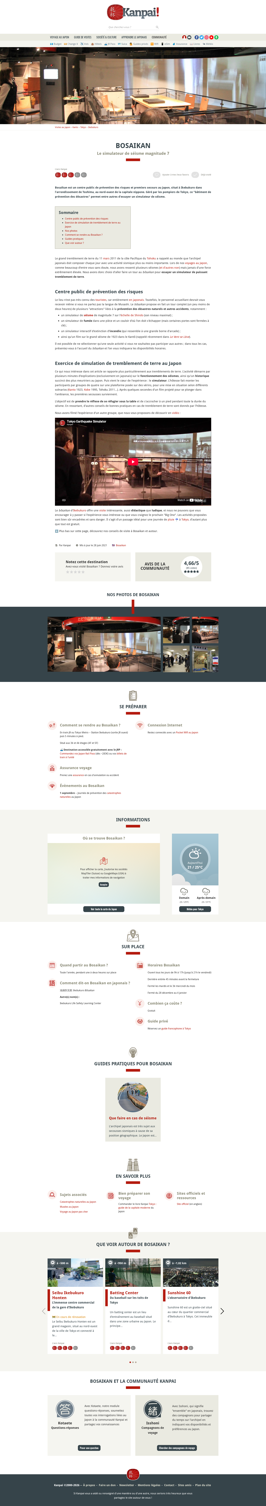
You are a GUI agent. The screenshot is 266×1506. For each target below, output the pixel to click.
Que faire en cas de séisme (133, 1118)
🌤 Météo (207, 44)
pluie (171, 519)
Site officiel (183, 1204)
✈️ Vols (84, 44)
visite (102, 510)
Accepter (103, 884)
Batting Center (124, 1293)
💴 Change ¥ (71, 44)
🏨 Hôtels (96, 44)
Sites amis (184, 1485)
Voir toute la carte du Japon (104, 909)
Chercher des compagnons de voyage (177, 1448)
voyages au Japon (196, 263)
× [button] (255, 1430)
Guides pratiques (74, 238)
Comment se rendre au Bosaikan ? (84, 234)
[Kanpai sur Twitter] (202, 37)
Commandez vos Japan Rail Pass (77, 753)
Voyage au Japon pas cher (74, 1211)
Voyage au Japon (59, 37)
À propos (89, 1485)
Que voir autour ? (74, 243)
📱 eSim (165, 44)
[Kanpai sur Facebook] (197, 37)
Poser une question (89, 1448)
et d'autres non (169, 267)
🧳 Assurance (179, 44)
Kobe (87, 389)
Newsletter (126, 1485)
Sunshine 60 (179, 1293)
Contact (169, 1485)
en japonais (136, 300)
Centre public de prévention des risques (86, 218)
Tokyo (83, 127)
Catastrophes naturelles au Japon (78, 1201)
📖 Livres (195, 44)
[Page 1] (130, 1362)
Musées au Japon (69, 1206)
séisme (88, 315)
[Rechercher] (157, 27)
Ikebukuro (93, 127)
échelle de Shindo (132, 315)
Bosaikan (121, 545)
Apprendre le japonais (134, 37)
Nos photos (71, 230)
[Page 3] (136, 1362)
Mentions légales (149, 1485)
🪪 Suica (122, 44)
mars (106, 258)
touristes (100, 300)
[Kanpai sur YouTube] (211, 37)
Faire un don (107, 1485)
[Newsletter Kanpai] (189, 37)
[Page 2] (133, 1362)
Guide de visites (82, 37)
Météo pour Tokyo (195, 909)
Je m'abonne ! (233, 1489)
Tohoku (151, 258)
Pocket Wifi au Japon (187, 732)
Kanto (75, 127)
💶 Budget (55, 44)
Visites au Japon (62, 127)
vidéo (175, 413)
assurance (78, 775)
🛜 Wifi (154, 44)
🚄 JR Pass (109, 44)
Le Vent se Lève (179, 337)
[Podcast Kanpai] (216, 37)
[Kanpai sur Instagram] (206, 37)
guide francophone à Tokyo (176, 1028)
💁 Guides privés (139, 44)
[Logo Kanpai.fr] (133, 12)
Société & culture (106, 37)
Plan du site (203, 1485)
